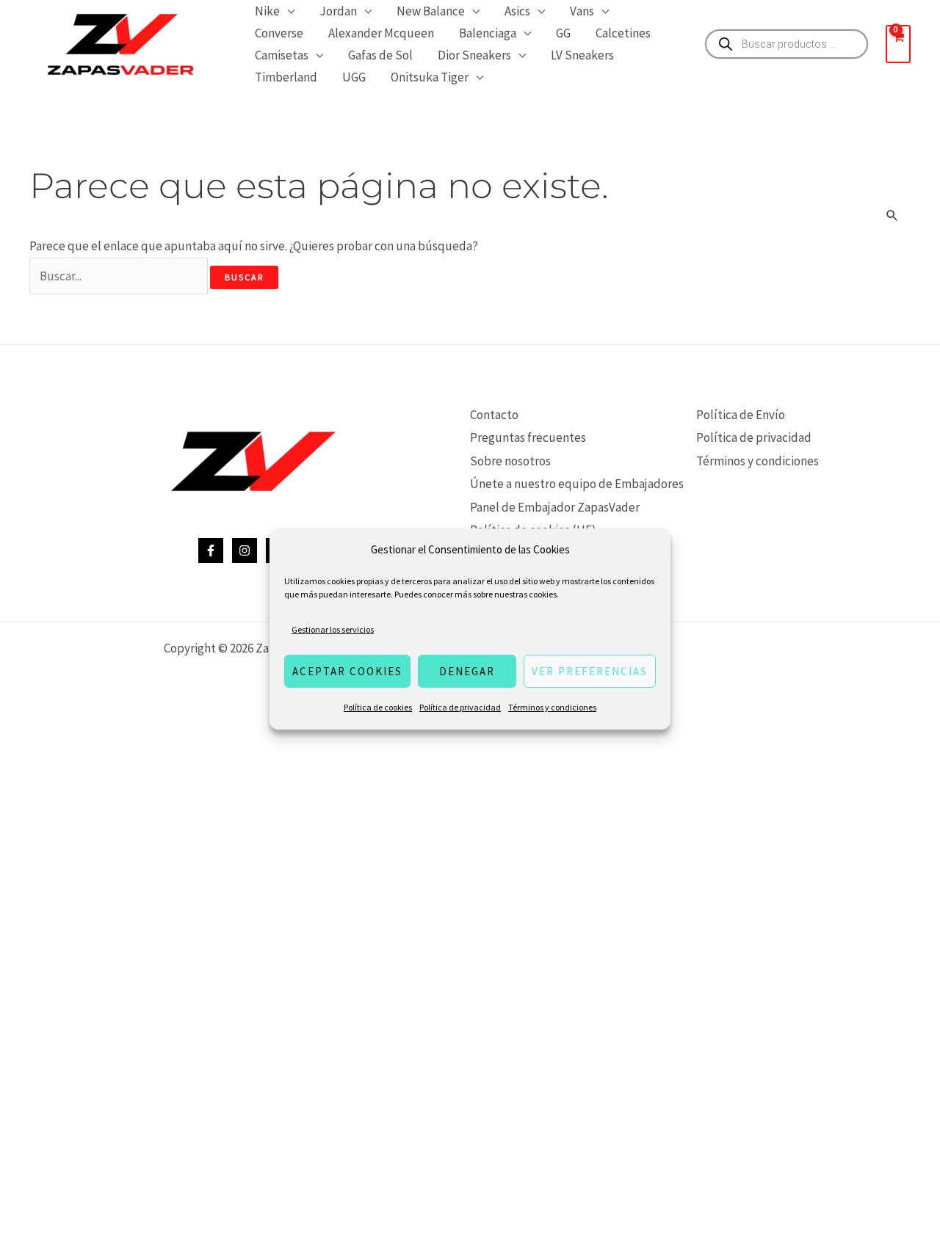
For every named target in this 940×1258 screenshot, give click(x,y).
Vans (582, 11)
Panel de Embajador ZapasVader (555, 507)
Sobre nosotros (510, 461)
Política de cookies (378, 707)
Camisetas (281, 55)
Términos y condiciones (552, 707)
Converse (279, 33)
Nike (267, 11)
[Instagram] (244, 550)
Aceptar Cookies (347, 671)
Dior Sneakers (474, 55)
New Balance (431, 11)
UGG (354, 77)
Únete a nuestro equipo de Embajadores (577, 484)
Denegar (467, 671)
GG (563, 33)
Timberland (286, 77)
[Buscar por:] (119, 276)
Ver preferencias (590, 671)
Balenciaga (487, 33)
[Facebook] (210, 550)
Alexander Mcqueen (381, 33)
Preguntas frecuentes (528, 437)
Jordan (338, 11)
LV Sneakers (582, 55)
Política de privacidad (460, 707)
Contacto (494, 415)
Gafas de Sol (380, 55)
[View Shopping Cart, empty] (898, 44)
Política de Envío (740, 415)
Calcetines (623, 33)
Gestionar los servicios (333, 629)
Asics (517, 11)
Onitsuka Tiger (430, 77)
